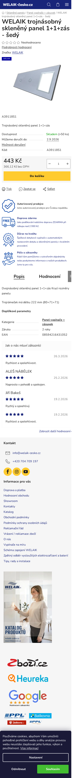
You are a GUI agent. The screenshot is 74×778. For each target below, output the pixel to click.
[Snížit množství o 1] (49, 163)
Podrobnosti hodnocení (17, 47)
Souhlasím (53, 769)
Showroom (11, 501)
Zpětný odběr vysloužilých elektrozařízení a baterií (36, 556)
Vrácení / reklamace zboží (20, 534)
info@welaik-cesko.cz (26, 453)
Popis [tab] (19, 276)
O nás (7, 539)
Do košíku (37, 176)
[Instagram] (17, 472)
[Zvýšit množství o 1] (67, 163)
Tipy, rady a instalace (17, 561)
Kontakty (9, 506)
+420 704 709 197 (25, 461)
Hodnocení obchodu (16, 496)
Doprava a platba (14, 490)
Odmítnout (18, 769)
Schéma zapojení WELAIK (20, 550)
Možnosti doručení (14, 145)
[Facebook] (8, 472)
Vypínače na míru (15, 545)
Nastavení (35, 758)
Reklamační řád (13, 528)
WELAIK (17, 53)
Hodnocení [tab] (49, 276)
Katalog (8, 512)
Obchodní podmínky (16, 517)
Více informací (29, 748)
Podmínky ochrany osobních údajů (25, 523)
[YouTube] (26, 472)
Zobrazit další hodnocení (54, 431)
